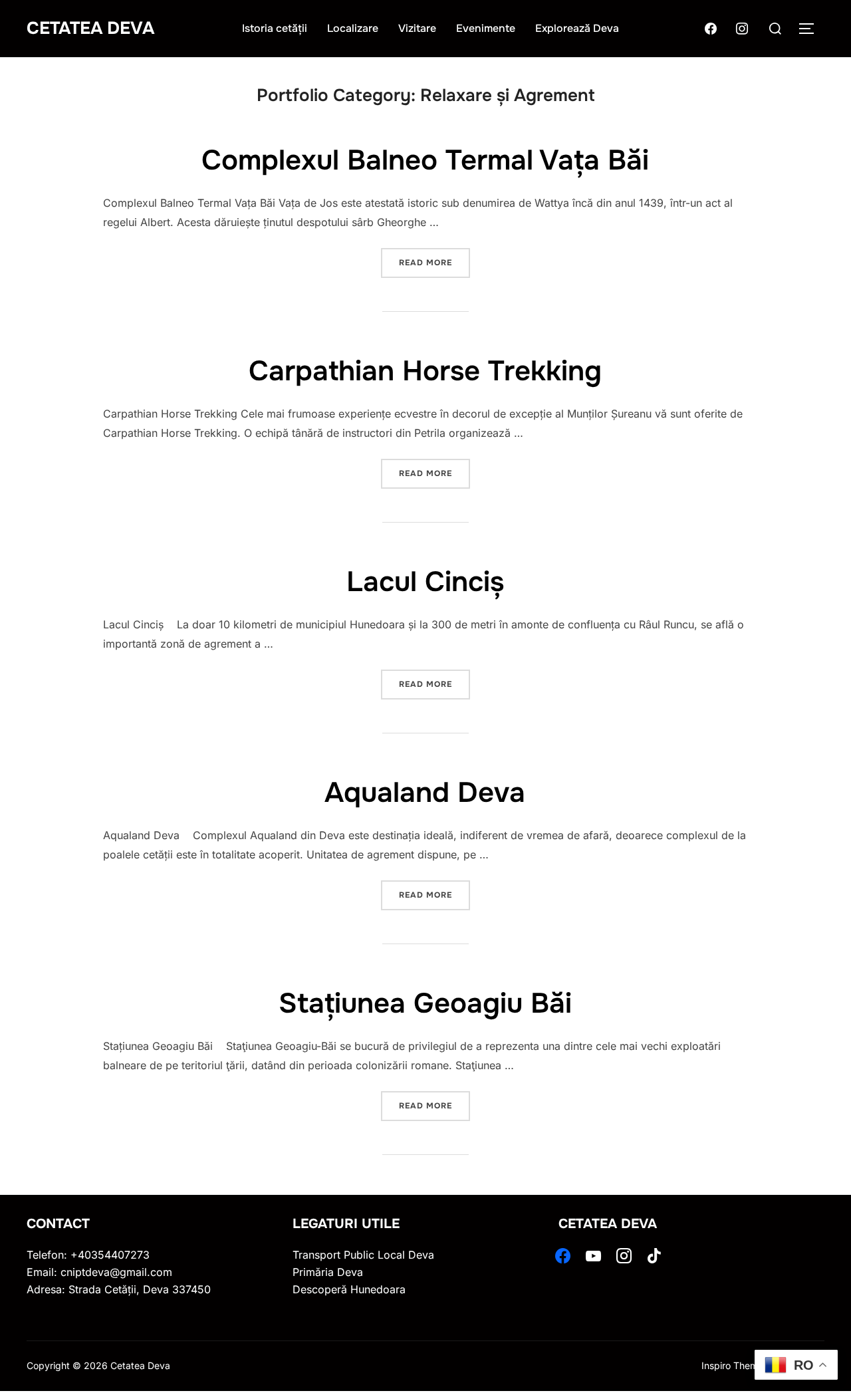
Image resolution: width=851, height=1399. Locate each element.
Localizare (352, 28)
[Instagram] (742, 27)
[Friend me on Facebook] (563, 1254)
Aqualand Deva (424, 793)
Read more (434, 258)
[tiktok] (655, 1254)
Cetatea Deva (90, 28)
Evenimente (485, 28)
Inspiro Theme (732, 1365)
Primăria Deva (328, 1272)
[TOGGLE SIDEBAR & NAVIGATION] (811, 28)
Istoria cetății (274, 28)
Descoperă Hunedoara (349, 1289)
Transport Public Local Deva (363, 1254)
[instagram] (624, 1254)
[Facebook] (710, 27)
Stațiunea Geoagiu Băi (425, 1003)
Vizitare (417, 28)
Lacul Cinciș (425, 582)
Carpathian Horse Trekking (425, 371)
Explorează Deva (577, 28)
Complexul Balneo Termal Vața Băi (425, 160)
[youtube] (593, 1254)
